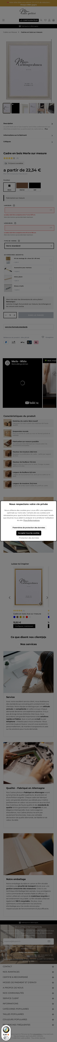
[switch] (6, 1037)
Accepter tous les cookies (28, 533)
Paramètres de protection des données (29, 528)
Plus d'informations (31, 520)
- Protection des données (28, 538)
